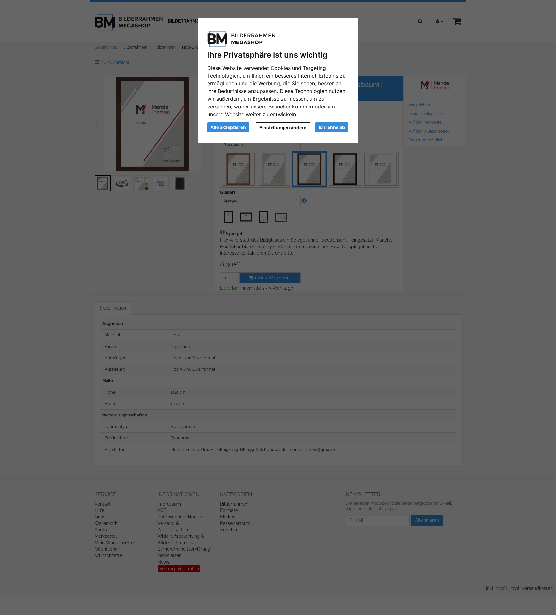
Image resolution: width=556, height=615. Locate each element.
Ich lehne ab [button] (332, 127)
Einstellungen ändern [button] (283, 127)
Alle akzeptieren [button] (228, 127)
